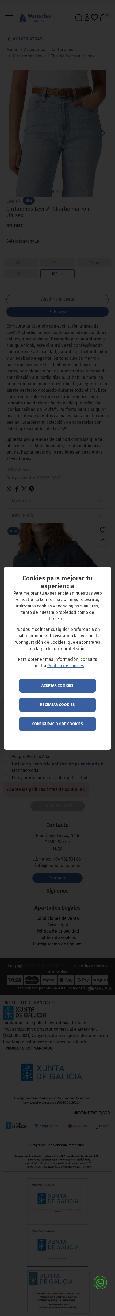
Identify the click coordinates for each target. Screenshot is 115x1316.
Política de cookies (65, 665)
